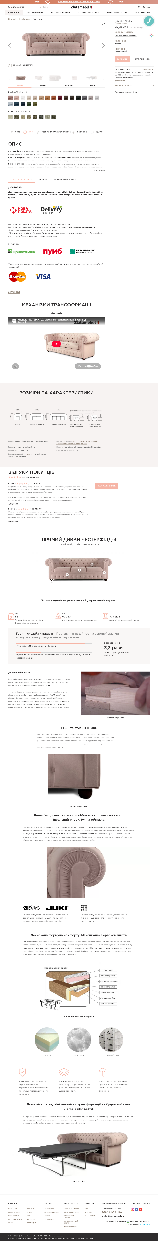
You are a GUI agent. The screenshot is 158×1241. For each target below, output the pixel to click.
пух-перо (28, 454)
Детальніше (120, 81)
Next (103, 45)
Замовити (122, 59)
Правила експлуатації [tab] (65, 179)
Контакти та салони (69, 1216)
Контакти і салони (117, 12)
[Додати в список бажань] (103, 24)
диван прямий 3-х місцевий (68, 443)
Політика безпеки (71, 1226)
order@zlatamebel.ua (113, 1216)
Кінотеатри (12, 1208)
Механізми (120, 49)
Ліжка (10, 1223)
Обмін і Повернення (71, 1212)
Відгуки (99, 132)
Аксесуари (31, 1219)
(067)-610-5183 (17, 7)
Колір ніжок (121, 41)
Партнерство (142, 12)
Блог (87, 1208)
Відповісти (14, 504)
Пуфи (29, 1215)
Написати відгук (107, 486)
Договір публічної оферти (71, 1222)
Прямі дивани (13, 1215)
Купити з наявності (125, 92)
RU (40, 7)
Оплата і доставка (89, 12)
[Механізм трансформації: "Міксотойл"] (104, 572)
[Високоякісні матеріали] (91, 564)
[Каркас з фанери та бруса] (67, 574)
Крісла (29, 1212)
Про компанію (35, 12)
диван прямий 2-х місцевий (85, 441)
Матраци (30, 1208)
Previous (9, 45)
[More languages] (47, 7)
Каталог (12, 12)
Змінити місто (148, 69)
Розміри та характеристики (55, 132)
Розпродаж (31, 1223)
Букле (20, 85)
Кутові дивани (14, 1212)
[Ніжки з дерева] (51, 580)
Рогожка (68, 85)
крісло (84, 443)
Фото (17, 132)
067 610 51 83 (112, 1212)
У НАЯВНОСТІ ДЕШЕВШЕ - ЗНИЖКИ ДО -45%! (79, 1)
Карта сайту (90, 1215)
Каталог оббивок (60, 12)
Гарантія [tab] (42, 179)
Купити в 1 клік (142, 59)
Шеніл (93, 85)
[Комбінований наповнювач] (79, 570)
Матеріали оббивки (51, 1212)
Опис (30, 132)
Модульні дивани (15, 1219)
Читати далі (99, 170)
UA (44, 7)
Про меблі (88, 1212)
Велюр (43, 85)
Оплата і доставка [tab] (21, 179)
